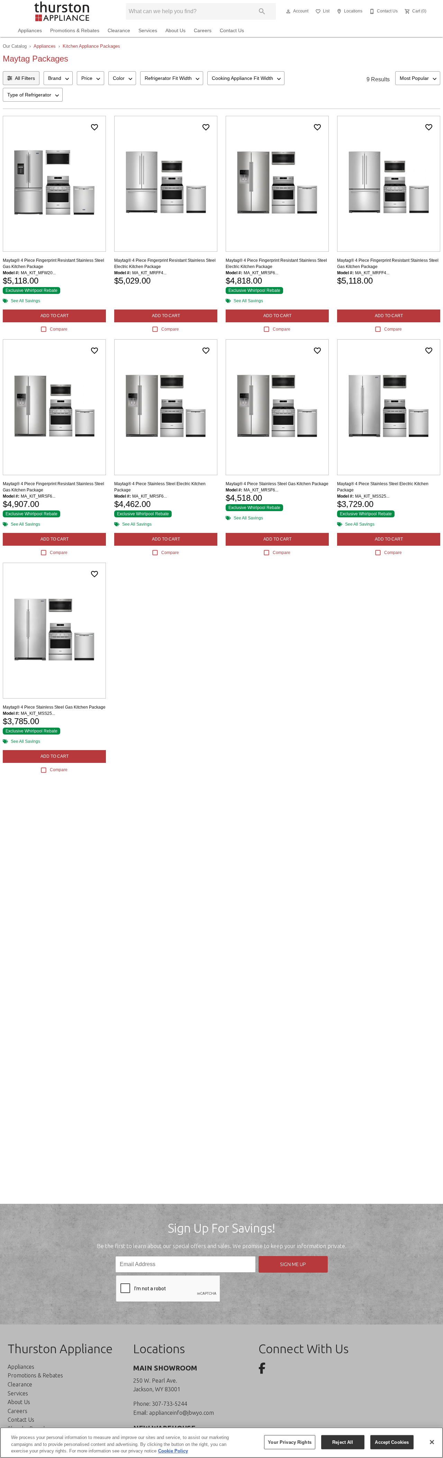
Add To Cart (54, 315)
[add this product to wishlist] (94, 127)
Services (147, 30)
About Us (175, 30)
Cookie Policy (173, 1451)
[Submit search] (262, 11)
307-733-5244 (169, 1404)
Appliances (30, 30)
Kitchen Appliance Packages (91, 46)
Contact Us (232, 30)
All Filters (25, 78)
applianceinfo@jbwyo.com (181, 1413)
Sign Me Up (293, 1264)
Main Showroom (165, 1368)
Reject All (342, 1442)
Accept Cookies (392, 1442)
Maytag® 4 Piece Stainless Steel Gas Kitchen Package (277, 483)
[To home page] (61, 11)
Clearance (119, 30)
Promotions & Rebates (74, 30)
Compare (58, 329)
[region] (221, 1442)
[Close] (432, 1442)
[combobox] (58, 78)
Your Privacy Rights (289, 1442)
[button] (288, 11)
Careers (202, 30)
